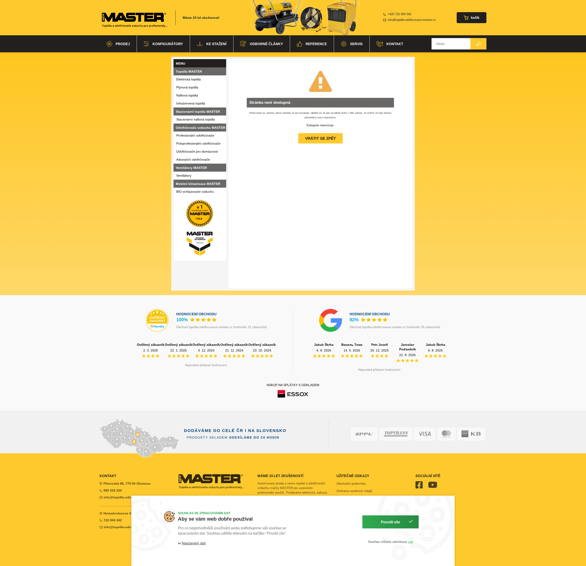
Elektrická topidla (188, 79)
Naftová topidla (187, 95)
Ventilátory (183, 175)
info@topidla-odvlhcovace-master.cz (412, 20)
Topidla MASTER (189, 71)
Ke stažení (216, 44)
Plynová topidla (187, 87)
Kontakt (394, 44)
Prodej (123, 44)
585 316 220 (112, 490)
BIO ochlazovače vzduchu (195, 191)
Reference (316, 44)
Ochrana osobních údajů (354, 491)
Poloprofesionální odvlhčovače (198, 143)
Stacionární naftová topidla (195, 119)
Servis (356, 44)
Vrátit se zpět (320, 138)
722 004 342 (112, 520)
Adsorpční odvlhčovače (193, 159)
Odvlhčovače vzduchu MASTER (200, 127)
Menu (180, 63)
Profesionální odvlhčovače (195, 135)
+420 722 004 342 (399, 14)
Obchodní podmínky (351, 483)
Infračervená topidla (190, 103)
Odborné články (266, 44)
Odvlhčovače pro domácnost (197, 151)
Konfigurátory (167, 44)
